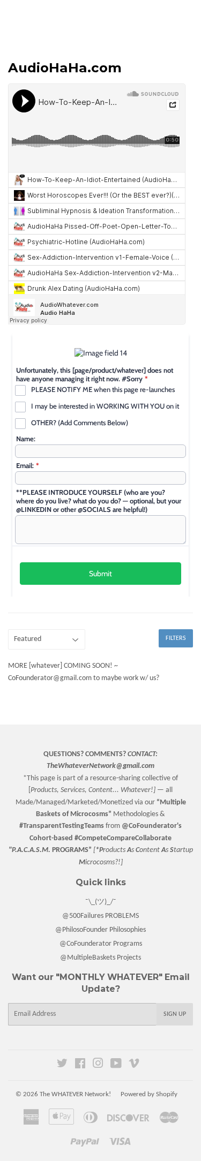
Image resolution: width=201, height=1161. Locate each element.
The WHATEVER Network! (75, 1094)
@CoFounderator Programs (100, 944)
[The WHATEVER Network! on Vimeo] (134, 1065)
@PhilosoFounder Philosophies (100, 930)
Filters (176, 638)
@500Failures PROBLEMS (100, 916)
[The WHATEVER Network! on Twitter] (62, 1065)
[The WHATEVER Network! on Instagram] (98, 1065)
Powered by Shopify (149, 1094)
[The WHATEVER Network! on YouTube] (116, 1065)
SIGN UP (174, 1014)
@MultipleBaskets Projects (100, 958)
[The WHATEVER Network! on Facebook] (80, 1065)
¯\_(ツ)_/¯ (100, 902)
